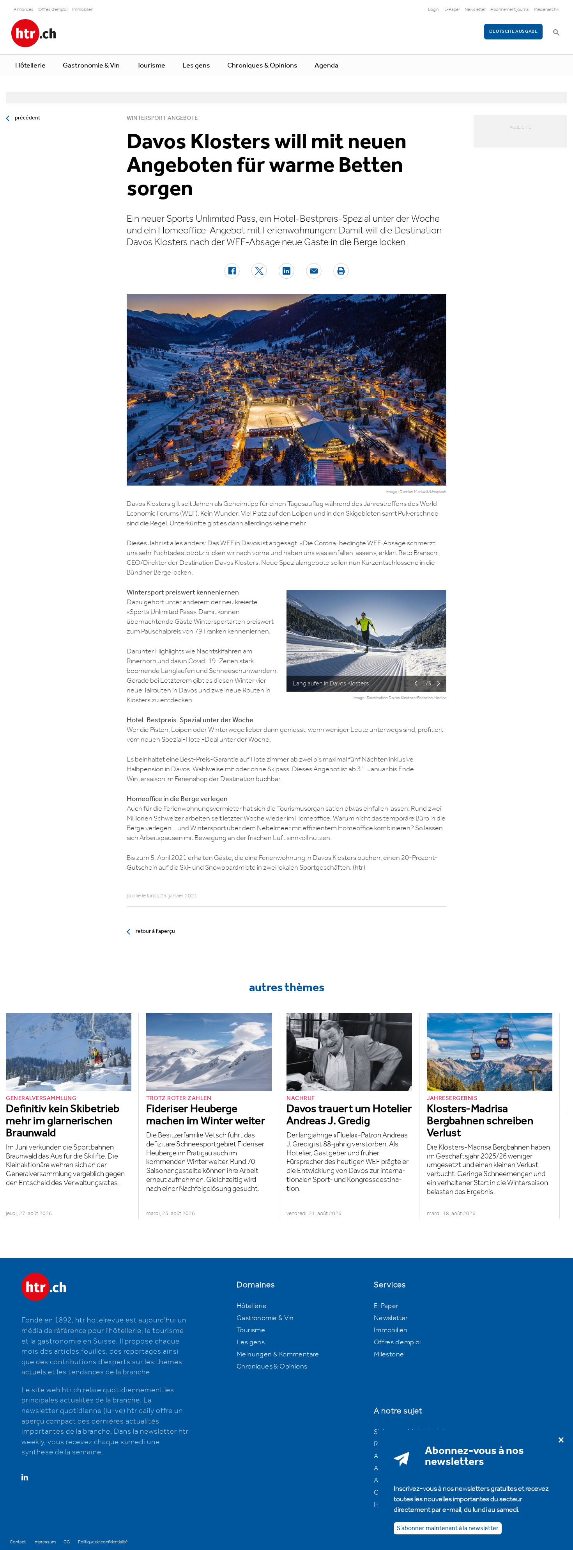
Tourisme (151, 65)
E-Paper (452, 9)
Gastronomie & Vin (91, 65)
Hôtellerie (30, 65)
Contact (18, 1542)
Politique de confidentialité (102, 1542)
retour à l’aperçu (155, 931)
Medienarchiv (546, 9)
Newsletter (475, 9)
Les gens (196, 65)
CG (67, 1542)
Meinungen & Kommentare (278, 1354)
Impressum (45, 1542)
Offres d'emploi (52, 9)
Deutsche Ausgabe (513, 31)
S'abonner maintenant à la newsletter (448, 1528)
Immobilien (82, 9)
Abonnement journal (509, 9)
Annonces (24, 9)
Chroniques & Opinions (262, 65)
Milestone (389, 1354)
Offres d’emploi (397, 1342)
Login (433, 9)
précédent (27, 118)
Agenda (326, 65)
